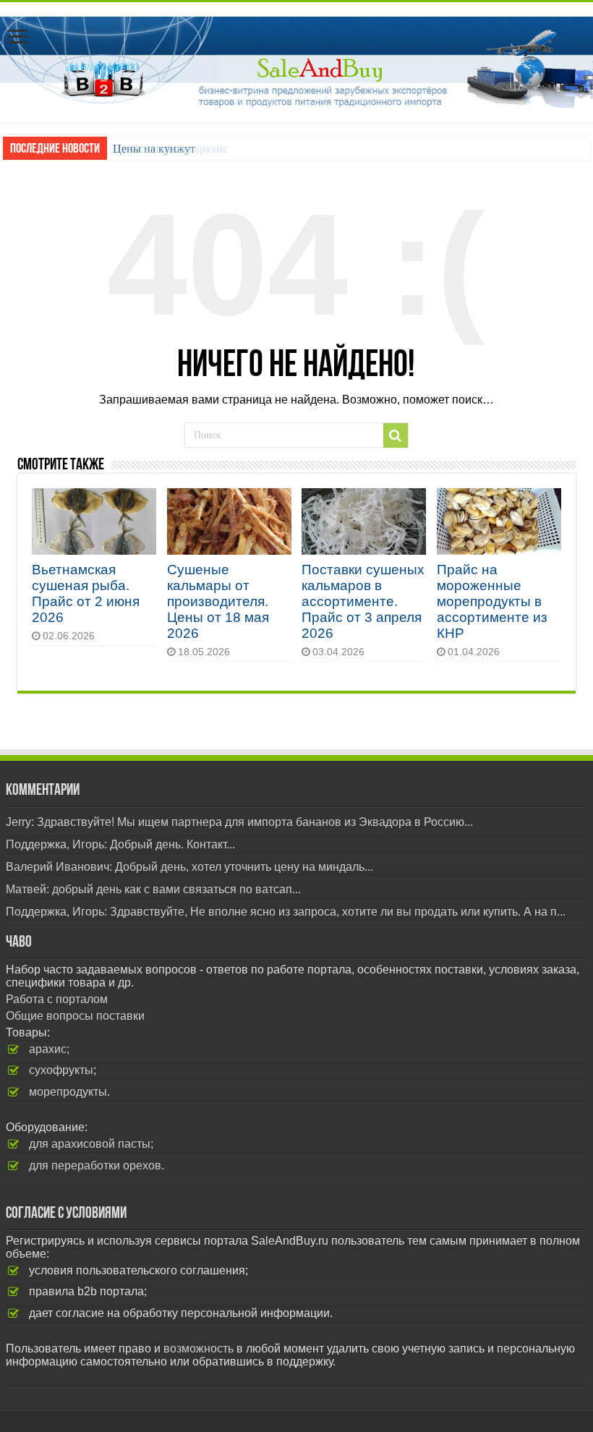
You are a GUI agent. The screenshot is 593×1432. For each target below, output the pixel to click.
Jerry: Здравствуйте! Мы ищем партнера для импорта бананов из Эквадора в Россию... (239, 822)
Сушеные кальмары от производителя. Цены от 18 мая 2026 (218, 601)
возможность (198, 1348)
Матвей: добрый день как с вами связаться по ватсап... (153, 889)
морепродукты (68, 1092)
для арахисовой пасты (89, 1144)
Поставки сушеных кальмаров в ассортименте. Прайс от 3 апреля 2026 (363, 601)
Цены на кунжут (154, 148)
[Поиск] (395, 435)
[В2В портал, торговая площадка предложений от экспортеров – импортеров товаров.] (296, 59)
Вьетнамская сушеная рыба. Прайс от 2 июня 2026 (86, 593)
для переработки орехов (95, 1165)
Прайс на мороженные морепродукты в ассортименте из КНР (492, 601)
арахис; (49, 1049)
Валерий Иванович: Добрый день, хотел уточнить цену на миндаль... (189, 867)
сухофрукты (61, 1070)
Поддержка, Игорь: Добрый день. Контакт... (120, 844)
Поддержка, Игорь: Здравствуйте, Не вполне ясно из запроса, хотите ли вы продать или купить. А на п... (286, 911)
